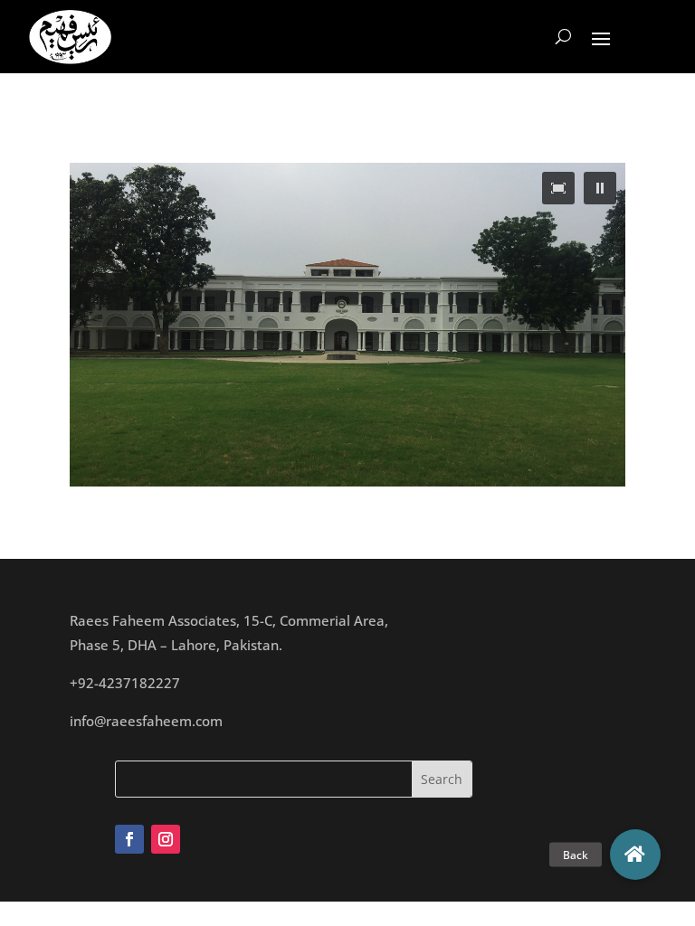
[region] (347, 325)
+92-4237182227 (125, 683)
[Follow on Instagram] (165, 839)
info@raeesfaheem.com (146, 721)
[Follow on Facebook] (129, 839)
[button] (600, 188)
